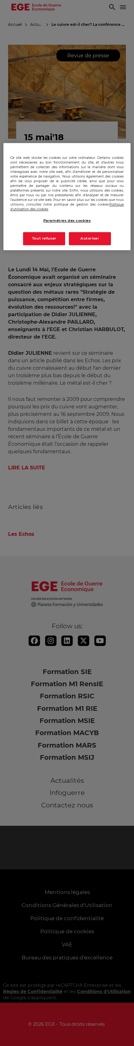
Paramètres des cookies (67, 220)
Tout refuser (44, 238)
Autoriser (89, 238)
